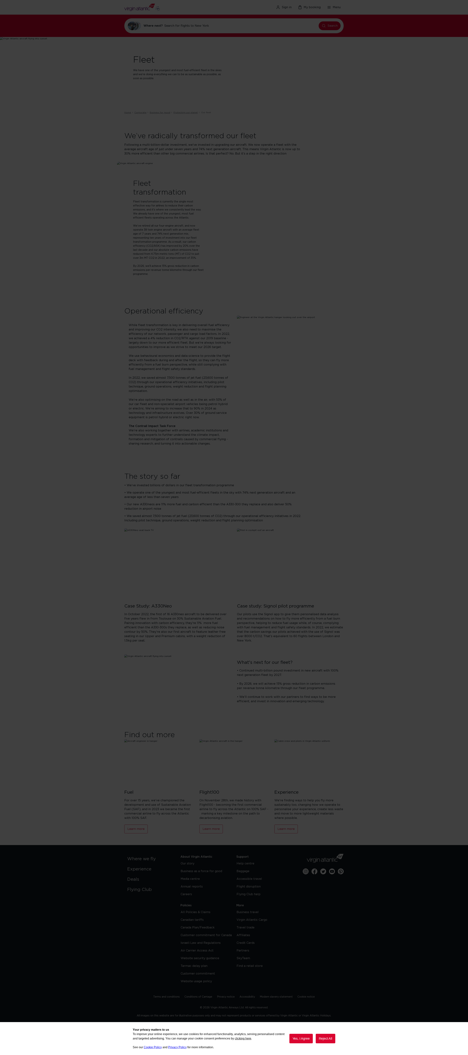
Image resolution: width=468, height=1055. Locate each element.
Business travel (248, 912)
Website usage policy (196, 981)
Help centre (245, 863)
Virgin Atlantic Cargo (252, 919)
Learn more (136, 829)
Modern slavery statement (276, 997)
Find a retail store (250, 965)
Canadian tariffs (192, 919)
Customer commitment (198, 973)
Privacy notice (226, 997)
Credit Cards (246, 942)
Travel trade (245, 927)
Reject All (325, 1038)
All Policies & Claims (195, 912)
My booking (312, 7)
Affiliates (243, 935)
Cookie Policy (153, 1047)
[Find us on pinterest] (341, 871)
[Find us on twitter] (323, 871)
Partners (243, 950)
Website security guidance (200, 958)
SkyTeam (243, 958)
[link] (150, 859)
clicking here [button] (243, 1038)
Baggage (243, 871)
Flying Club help (249, 894)
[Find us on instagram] (306, 871)
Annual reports (192, 886)
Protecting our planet (185, 112)
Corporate (140, 112)
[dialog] (234, 1038)
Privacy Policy (177, 1047)
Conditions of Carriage (198, 997)
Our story (187, 863)
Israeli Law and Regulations (201, 942)
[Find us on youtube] (332, 871)
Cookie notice (306, 997)
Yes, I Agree (301, 1038)
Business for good (160, 112)
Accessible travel (249, 878)
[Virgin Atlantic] (159, 7)
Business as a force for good (201, 871)
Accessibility (247, 997)
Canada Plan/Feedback (198, 927)
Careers (186, 894)
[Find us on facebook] (314, 871)
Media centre (190, 878)
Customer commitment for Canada (206, 935)
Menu (337, 7)
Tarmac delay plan (194, 965)
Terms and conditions (166, 997)
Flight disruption (249, 886)
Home (127, 112)
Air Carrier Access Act (197, 950)
